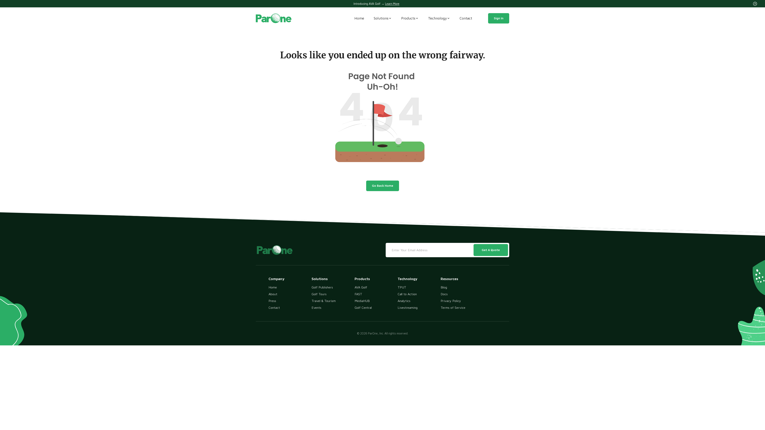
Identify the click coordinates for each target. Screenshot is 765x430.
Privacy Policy (451, 301)
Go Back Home (382, 185)
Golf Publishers (322, 287)
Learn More (392, 3)
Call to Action (407, 294)
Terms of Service (453, 307)
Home (359, 18)
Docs (444, 294)
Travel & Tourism (324, 301)
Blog (444, 287)
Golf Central (363, 307)
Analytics (404, 301)
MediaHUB (362, 301)
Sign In (498, 18)
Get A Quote (491, 250)
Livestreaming (408, 307)
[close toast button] (755, 4)
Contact (466, 18)
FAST (358, 294)
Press (272, 301)
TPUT (402, 287)
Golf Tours (319, 294)
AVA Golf (361, 287)
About (273, 294)
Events (316, 307)
